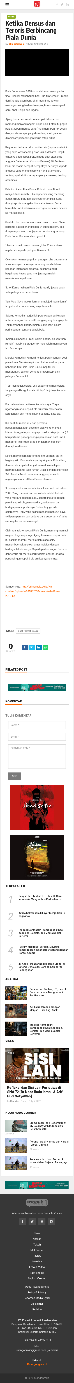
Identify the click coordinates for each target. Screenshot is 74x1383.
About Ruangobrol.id (37, 1286)
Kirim (14, 776)
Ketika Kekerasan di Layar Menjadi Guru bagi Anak (45, 1009)
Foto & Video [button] (37, 1267)
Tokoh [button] (37, 1244)
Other (11, 17)
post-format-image (28, 631)
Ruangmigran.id (37, 1364)
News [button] (37, 1233)
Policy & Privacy (37, 1292)
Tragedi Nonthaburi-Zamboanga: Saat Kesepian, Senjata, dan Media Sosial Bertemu (40, 932)
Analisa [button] (37, 1238)
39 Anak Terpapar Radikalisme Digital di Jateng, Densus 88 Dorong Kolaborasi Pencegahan (41, 966)
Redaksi (37, 1309)
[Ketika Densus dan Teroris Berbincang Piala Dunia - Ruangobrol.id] (37, 4)
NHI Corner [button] (37, 1250)
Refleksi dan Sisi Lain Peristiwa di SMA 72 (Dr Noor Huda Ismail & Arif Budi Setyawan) (35, 1091)
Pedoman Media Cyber (37, 1298)
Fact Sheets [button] (37, 1272)
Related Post (16, 669)
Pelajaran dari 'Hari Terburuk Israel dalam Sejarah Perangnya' (49, 1161)
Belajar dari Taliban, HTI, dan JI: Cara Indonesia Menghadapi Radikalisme (40, 898)
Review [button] (37, 1255)
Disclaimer (37, 1303)
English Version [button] (37, 1278)
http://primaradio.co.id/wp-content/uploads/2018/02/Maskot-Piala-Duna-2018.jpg (32, 591)
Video (11, 1053)
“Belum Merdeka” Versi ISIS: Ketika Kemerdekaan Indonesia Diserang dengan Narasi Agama (43, 949)
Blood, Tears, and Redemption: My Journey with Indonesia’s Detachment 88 (48, 1125)
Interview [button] (37, 1261)
